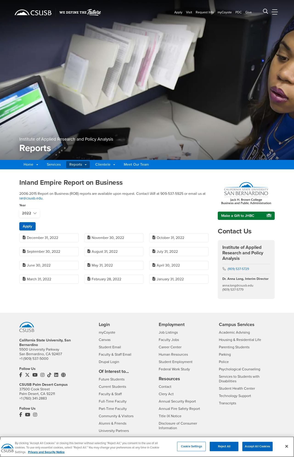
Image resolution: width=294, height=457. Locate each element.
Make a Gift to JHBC (237, 215)
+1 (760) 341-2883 (33, 398)
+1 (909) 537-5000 (33, 358)
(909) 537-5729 (238, 269)
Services (54, 164)
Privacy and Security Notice (46, 452)
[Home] (33, 12)
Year (22, 205)
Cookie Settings (191, 446)
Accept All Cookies (257, 446)
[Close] (287, 446)
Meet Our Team (136, 164)
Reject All (224, 446)
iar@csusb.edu (30, 198)
